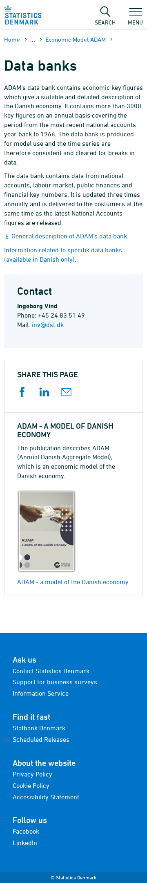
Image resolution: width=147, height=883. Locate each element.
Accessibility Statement (46, 797)
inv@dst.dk (48, 324)
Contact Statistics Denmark (51, 670)
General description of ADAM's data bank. (70, 236)
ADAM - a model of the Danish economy (73, 581)
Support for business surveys (55, 681)
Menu (135, 22)
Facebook (26, 831)
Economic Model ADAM (75, 39)
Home (12, 39)
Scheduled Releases (41, 739)
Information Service (41, 693)
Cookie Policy (31, 785)
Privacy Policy (32, 774)
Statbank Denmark (39, 728)
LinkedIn (25, 842)
